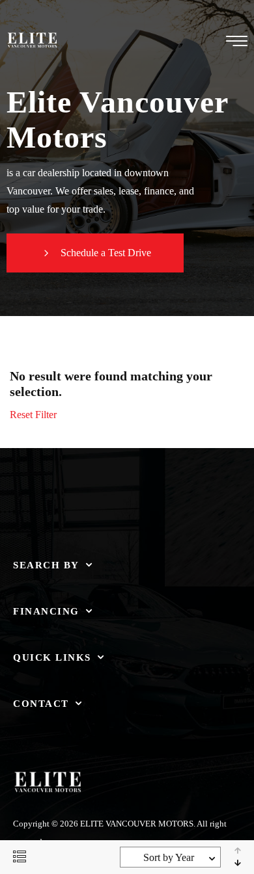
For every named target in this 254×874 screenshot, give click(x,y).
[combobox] (170, 857)
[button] (95, 252)
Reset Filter (33, 414)
